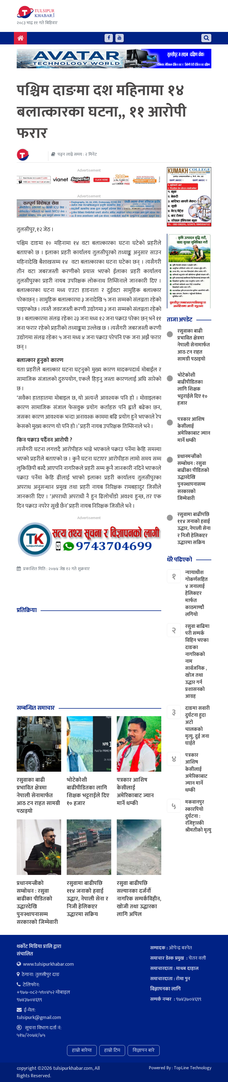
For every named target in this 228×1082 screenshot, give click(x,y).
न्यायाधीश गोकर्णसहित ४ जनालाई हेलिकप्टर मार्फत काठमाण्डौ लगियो (196, 593)
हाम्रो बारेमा (82, 1050)
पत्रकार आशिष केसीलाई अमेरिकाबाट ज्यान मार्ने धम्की (135, 791)
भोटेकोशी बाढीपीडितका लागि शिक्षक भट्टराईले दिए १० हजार (88, 791)
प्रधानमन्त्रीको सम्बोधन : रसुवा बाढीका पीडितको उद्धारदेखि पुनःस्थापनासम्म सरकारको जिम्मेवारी (37, 903)
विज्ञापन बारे (144, 1050)
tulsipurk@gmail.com (39, 1017)
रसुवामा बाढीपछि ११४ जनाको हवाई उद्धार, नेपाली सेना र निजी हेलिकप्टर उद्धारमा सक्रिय (87, 899)
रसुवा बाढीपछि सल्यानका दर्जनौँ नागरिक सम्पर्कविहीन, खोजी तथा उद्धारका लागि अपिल (139, 899)
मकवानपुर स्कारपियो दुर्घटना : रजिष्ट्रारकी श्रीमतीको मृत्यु (198, 816)
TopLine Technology (192, 1068)
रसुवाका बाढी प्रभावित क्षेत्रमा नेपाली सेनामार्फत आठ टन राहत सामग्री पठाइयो (38, 795)
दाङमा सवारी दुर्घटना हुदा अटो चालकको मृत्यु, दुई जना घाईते (197, 726)
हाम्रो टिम (112, 1050)
